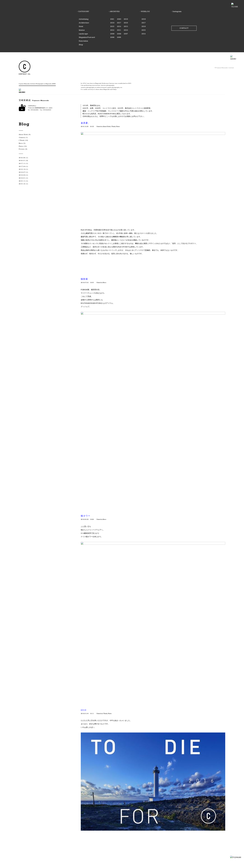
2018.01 (22, 160)
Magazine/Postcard (87, 37)
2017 (119, 23)
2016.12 (22, 169)
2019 (126, 19)
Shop (81, 44)
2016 (126, 23)
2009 (112, 34)
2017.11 (22, 163)
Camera (22, 137)
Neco (104, 282)
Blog (24, 124)
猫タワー (85, 516)
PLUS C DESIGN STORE (106, 114)
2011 (119, 30)
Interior (82, 30)
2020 (119, 19)
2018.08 (22, 158)
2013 (126, 26)
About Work (106, 126)
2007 (126, 34)
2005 (119, 37)
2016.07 (22, 172)
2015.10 (22, 184)
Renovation (83, 41)
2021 (112, 19)
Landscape (83, 34)
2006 (112, 37)
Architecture (84, 23)
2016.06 (22, 175)
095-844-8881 (35, 110)
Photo (118, 126)
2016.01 (22, 178)
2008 (119, 34)
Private (22, 149)
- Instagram (176, 11)
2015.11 (22, 181)
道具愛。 (85, 123)
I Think (113, 126)
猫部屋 (84, 279)
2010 (126, 30)
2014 (119, 26)
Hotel (81, 26)
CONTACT (183, 28)
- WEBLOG (145, 11)
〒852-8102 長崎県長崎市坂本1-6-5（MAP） (40, 108)
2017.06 (22, 166)
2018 (112, 23)
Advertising (83, 19)
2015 (112, 26)
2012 (112, 30)
